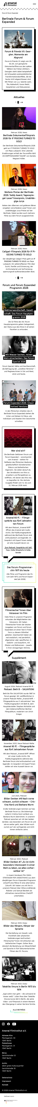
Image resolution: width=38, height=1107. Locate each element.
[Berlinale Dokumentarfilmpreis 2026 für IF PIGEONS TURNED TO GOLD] (19, 118)
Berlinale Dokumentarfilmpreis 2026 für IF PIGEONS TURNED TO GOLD (19, 138)
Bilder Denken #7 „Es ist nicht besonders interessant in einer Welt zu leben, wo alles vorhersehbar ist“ (19, 866)
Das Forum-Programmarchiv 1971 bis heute (20, 569)
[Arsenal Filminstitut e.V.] (10, 4)
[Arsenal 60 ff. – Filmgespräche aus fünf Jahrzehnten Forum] (19, 730)
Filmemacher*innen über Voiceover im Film (18, 611)
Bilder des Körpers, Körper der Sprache (19, 927)
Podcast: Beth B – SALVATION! (19, 689)
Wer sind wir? (18, 450)
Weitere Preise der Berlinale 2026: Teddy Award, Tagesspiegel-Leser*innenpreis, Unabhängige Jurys (19, 197)
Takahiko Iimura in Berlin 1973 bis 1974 (19, 988)
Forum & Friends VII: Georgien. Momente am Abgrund (18, 54)
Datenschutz (7, 1078)
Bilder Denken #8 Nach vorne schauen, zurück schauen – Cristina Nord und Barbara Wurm (19, 801)
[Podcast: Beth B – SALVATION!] (19, 672)
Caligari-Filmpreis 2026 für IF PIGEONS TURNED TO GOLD (19, 253)
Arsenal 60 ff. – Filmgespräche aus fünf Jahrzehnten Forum (18, 520)
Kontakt (5, 1085)
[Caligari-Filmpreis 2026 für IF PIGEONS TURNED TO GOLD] (19, 233)
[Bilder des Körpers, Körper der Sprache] (19, 910)
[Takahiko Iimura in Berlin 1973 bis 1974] (19, 969)
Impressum (6, 1081)
